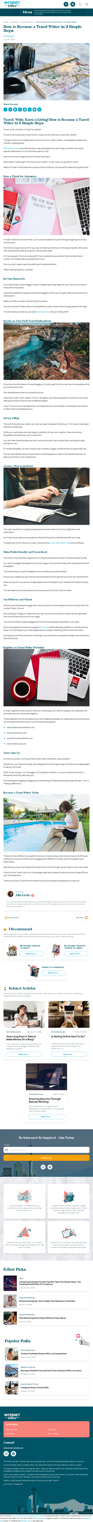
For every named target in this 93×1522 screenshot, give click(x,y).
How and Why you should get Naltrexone (27, 1515)
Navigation (10, 1433)
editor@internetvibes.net (13, 1448)
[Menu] (86, 4)
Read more (30, 954)
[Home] (12, 4)
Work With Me (11, 1429)
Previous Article (13, 917)
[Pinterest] (72, 4)
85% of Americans (11, 148)
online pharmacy (39, 1518)
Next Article (80, 917)
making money (43, 311)
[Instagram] (66, 4)
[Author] (32, 895)
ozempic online (26, 1521)
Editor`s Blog (53, 1433)
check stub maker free (60, 543)
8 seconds (44, 627)
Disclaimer (52, 1429)
